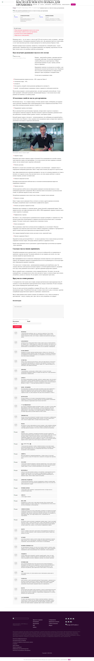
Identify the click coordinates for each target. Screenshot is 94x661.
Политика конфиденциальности (20, 638)
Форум (73, 4)
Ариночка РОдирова (26, 479)
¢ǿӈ (22, 571)
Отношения (36, 621)
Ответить (55, 337)
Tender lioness (25, 488)
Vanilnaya (24, 578)
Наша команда (16, 645)
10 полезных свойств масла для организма (26, 32)
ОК (69, 659)
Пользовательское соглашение (19, 640)
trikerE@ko (24, 415)
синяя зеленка (25, 509)
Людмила (24, 554)
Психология (36, 623)
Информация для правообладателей (20, 648)
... (61, 20)
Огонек (23, 537)
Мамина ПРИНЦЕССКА (27, 545)
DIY (34, 625)
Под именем (16, 321)
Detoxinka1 (24, 470)
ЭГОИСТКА (24, 360)
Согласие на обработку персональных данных (23, 642)
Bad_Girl (23, 500)
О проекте (15, 643)
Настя (23, 588)
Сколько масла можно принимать (24, 33)
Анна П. (23, 495)
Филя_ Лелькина (26, 387)
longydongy (24, 341)
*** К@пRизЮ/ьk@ (26, 405)
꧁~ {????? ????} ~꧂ (26, 444)
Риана (23, 423)
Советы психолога (66, 4)
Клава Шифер (25, 350)
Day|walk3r (24, 396)
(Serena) (23, 454)
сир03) (23, 432)
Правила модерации (17, 647)
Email (28, 321)
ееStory (34, 627)
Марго (23, 529)
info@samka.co (75, 625)
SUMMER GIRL (24, 562)
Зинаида (23, 369)
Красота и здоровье (38, 619)
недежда (23, 331)
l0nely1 (23, 377)
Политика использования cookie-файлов (21, 650)
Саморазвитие (52, 619)
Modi (22, 519)
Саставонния (25, 597)
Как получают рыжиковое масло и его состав (27, 30)
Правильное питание (54, 621)
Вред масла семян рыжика (22, 35)
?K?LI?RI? (23, 462)
